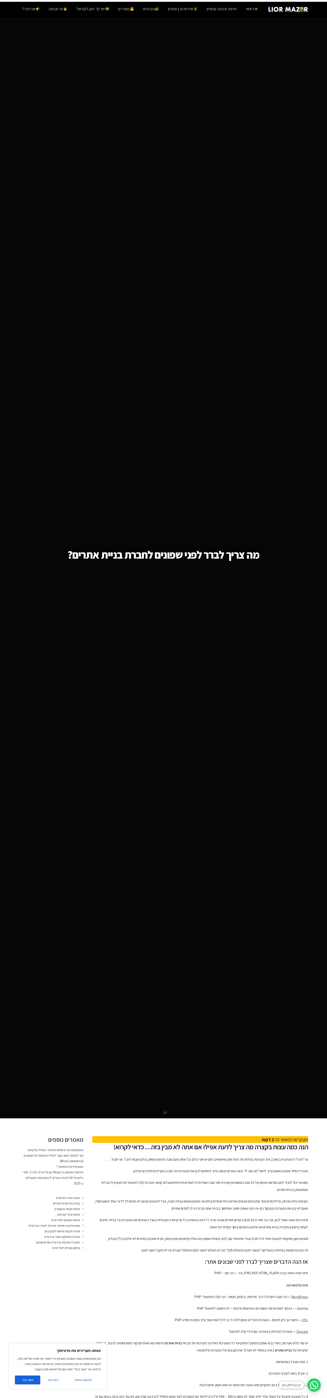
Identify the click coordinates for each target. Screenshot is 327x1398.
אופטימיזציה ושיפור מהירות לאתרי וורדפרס (54, 1225)
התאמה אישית (83, 1380)
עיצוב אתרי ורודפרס (68, 1198)
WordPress (299, 1296)
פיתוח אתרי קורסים (68, 1214)
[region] (58, 1366)
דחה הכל (53, 1380)
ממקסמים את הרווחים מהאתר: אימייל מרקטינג (55, 1150)
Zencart (302, 1331)
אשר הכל (27, 1380)
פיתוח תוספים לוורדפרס (65, 1220)
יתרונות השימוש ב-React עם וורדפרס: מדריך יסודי (53, 1172)
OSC (305, 1320)
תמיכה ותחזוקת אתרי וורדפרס (62, 1237)
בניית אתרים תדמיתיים (66, 1203)
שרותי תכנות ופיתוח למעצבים (62, 1231)
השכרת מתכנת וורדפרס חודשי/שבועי (58, 1242)
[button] (314, 1385)
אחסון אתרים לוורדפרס (66, 1248)
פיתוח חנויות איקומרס (67, 1209)
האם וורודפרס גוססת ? (69, 1166)
